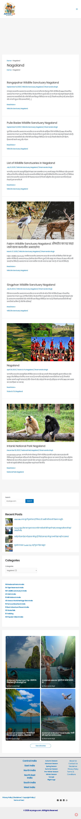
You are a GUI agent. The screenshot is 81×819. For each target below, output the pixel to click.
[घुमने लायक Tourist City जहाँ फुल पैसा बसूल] (9, 548)
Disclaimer (73, 766)
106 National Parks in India (14, 584)
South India (30, 782)
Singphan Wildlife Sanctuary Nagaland (31, 285)
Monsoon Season (51, 763)
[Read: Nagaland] (40, 342)
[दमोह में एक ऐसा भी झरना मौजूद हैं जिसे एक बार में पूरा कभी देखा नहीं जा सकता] (9, 539)
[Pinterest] (61, 800)
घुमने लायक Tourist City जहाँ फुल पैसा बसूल (29, 545)
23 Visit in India (10, 594)
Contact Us (73, 763)
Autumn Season (51, 761)
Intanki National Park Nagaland (26, 446)
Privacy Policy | (7, 797)
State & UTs (21, 370)
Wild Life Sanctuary (28, 87)
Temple (51, 777)
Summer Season (51, 769)
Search (7, 497)
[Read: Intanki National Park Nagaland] (40, 423)
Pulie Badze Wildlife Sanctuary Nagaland (32, 123)
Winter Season (51, 774)
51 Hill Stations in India (13, 597)
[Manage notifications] (76, 814)
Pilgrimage (51, 780)
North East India (29, 776)
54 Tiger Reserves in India (14, 587)
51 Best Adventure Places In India (17, 607)
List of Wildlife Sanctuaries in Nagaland (31, 163)
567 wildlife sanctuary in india (16, 591)
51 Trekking (9, 613)
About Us (73, 761)
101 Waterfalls (10, 610)
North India (30, 770)
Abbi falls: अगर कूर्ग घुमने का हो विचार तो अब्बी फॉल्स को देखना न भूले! (38, 519)
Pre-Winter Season (51, 772)
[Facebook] (58, 800)
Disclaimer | (17, 797)
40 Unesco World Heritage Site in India (19, 601)
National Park (26, 450)
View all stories (40, 746)
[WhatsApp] (67, 800)
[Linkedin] (64, 800)
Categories (9, 566)
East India (29, 765)
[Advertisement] (40, 33)
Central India (30, 760)
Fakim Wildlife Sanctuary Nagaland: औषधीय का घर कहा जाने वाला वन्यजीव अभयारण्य (40, 245)
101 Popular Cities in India (14, 617)
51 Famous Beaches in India (15, 604)
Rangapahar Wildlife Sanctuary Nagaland (33, 82)
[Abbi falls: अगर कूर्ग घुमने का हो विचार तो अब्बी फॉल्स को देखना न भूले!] (9, 522)
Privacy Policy (73, 769)
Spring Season (51, 766)
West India (29, 787)
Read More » (11, 104)
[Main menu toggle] (77, 9)
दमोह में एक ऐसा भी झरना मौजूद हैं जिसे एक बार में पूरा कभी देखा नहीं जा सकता (41, 536)
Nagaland (39, 87)
